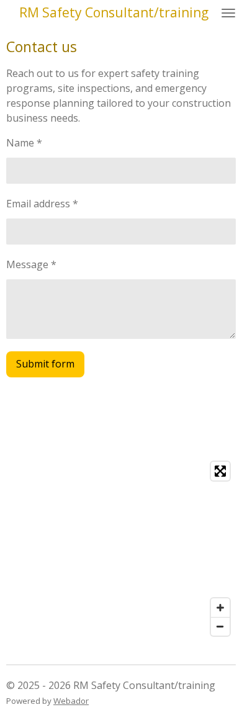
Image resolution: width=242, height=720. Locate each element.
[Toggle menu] (228, 12)
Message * (31, 264)
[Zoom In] (220, 607)
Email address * (42, 203)
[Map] (121, 549)
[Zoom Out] (220, 626)
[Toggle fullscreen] (220, 471)
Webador (71, 700)
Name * (24, 143)
